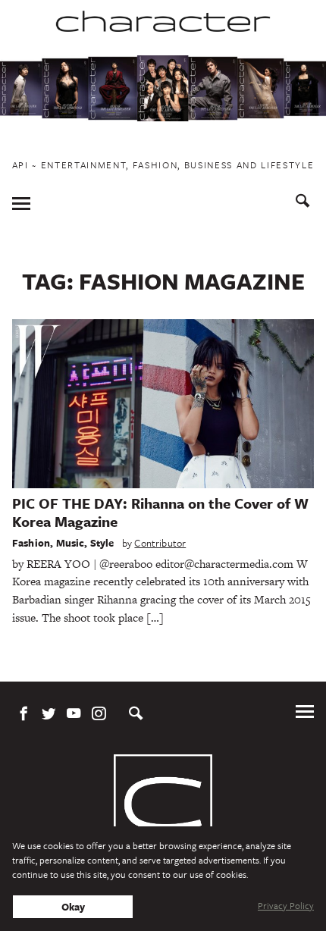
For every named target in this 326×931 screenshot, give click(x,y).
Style (102, 542)
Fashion (31, 542)
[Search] (303, 203)
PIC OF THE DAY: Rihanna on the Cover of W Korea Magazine (160, 512)
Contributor (160, 542)
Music (70, 542)
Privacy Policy (286, 905)
